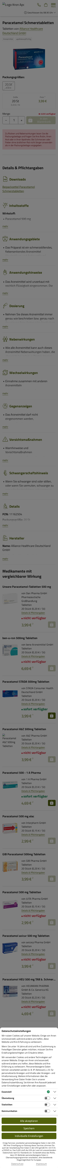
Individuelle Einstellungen (29, 1136)
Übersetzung (8, 1098)
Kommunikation (9, 1111)
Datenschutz (17, 1163)
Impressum (41, 1163)
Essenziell (7, 1091)
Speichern (29, 1128)
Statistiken (7, 1104)
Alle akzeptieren (29, 1121)
